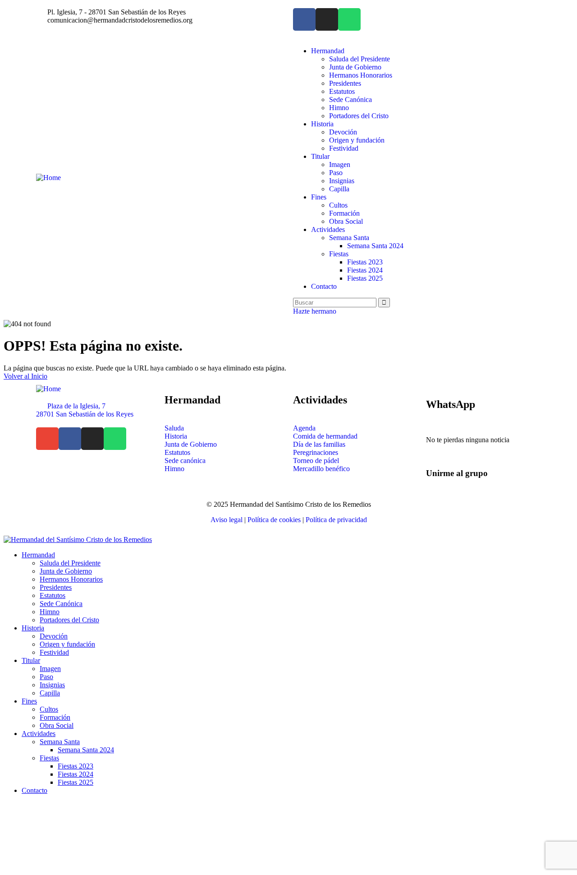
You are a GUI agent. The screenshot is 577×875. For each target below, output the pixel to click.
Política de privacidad (336, 519)
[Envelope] (47, 438)
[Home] (48, 177)
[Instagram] (327, 19)
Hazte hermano (314, 311)
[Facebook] (304, 19)
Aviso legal (227, 519)
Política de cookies (274, 519)
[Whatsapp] (349, 19)
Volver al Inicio (25, 376)
